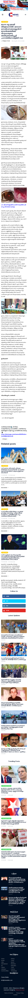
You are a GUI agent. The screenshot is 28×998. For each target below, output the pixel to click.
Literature (3, 969)
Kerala (2, 960)
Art (2, 965)
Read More (4, 487)
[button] (4, 14)
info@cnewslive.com (6, 980)
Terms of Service (8, 993)
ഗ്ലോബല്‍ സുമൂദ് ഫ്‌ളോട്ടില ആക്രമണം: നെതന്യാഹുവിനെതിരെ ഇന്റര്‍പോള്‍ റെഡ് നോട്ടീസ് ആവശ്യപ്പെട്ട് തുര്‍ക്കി (13, 822)
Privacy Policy (20, 993)
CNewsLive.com (19, 990)
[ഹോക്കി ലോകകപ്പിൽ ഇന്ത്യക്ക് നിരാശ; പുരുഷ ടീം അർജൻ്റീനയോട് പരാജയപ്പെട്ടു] (14, 649)
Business (13, 963)
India (2, 962)
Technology (14, 970)
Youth (12, 967)
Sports (12, 962)
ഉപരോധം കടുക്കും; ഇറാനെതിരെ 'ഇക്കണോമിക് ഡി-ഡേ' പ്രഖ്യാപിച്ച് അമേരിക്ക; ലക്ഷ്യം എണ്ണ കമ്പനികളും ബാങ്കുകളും (17, 930)
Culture (3, 967)
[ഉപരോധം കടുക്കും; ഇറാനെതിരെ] (14, 774)
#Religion (4, 439)
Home (2, 958)
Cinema (13, 969)
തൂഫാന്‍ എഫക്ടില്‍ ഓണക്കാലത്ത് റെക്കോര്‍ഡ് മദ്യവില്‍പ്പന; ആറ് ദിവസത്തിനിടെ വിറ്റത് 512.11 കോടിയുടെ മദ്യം (17, 919)
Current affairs (5, 970)
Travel (12, 960)
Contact (15, 994)
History (13, 958)
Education (13, 965)
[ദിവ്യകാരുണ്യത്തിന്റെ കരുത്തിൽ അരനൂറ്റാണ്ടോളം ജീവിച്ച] (14, 694)
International (4, 963)
